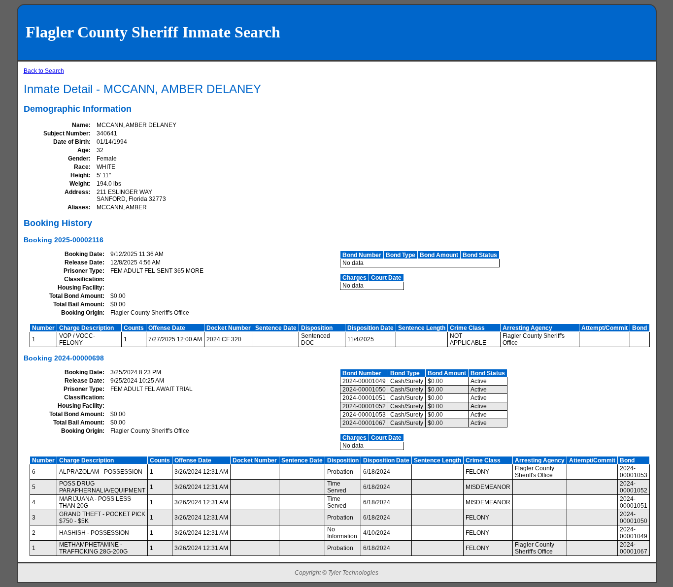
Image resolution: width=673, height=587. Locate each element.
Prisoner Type (83, 270)
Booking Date (83, 254)
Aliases (78, 207)
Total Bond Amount (75, 296)
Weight (79, 183)
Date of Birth (71, 141)
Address (77, 192)
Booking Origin (81, 312)
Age (83, 150)
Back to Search (44, 70)
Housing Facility (80, 287)
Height (79, 175)
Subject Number (66, 133)
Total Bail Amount (77, 304)
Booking (38, 240)
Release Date (83, 262)
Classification (83, 279)
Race (81, 166)
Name (80, 125)
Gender (78, 158)
